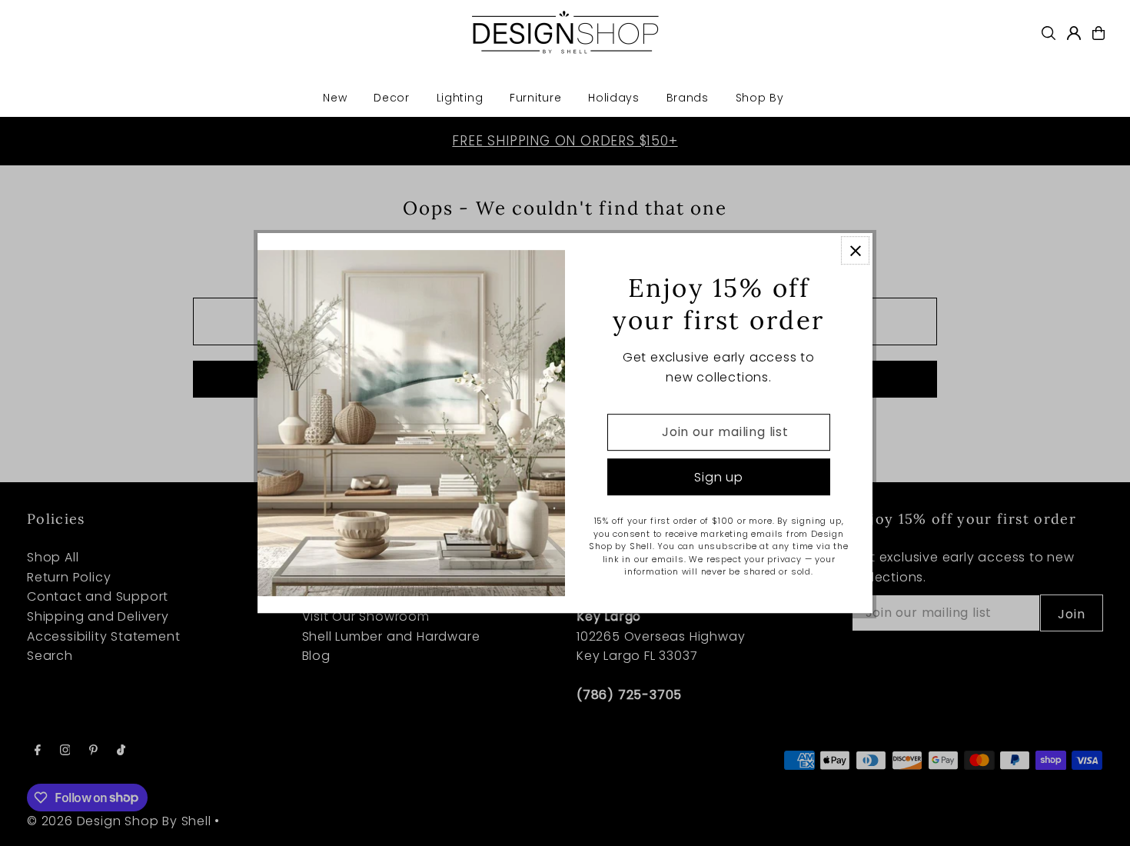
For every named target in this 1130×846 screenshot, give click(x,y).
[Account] (1074, 33)
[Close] (855, 250)
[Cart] (1098, 33)
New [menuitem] (335, 97)
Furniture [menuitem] (535, 97)
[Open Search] (1048, 33)
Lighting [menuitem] (460, 97)
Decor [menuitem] (392, 97)
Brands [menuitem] (687, 97)
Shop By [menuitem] (760, 97)
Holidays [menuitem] (614, 97)
